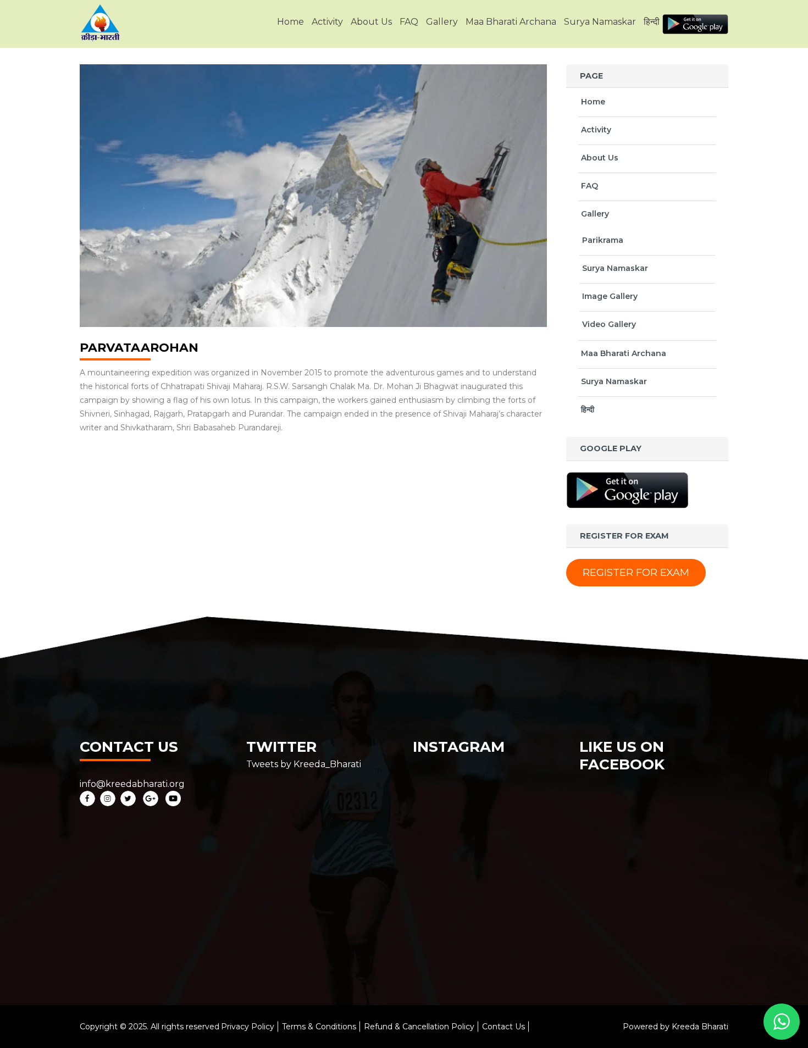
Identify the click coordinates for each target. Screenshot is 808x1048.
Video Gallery (609, 324)
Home (290, 21)
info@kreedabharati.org (132, 784)
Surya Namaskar (600, 21)
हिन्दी (652, 21)
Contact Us (503, 1027)
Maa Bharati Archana (511, 21)
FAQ (409, 21)
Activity (327, 21)
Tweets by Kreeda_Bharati (303, 764)
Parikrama (602, 240)
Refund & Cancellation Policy (419, 1027)
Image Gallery (610, 296)
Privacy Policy (247, 1027)
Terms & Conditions (319, 1027)
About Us (371, 21)
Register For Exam (636, 573)
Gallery (442, 21)
